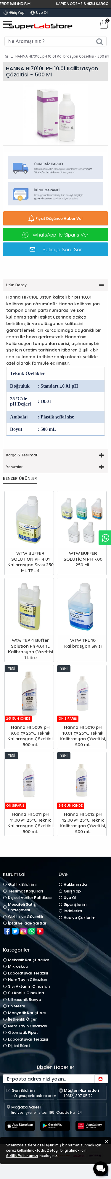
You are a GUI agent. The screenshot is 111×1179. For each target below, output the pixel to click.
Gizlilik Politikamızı (22, 1155)
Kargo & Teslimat (22, 455)
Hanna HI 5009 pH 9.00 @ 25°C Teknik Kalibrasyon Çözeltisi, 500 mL (30, 735)
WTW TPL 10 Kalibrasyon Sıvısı (83, 643)
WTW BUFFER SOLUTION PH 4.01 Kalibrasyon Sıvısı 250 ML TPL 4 (30, 561)
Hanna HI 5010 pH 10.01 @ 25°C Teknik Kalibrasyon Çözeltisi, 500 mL (83, 735)
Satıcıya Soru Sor (62, 249)
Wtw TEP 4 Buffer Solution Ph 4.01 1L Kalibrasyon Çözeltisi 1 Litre (30, 648)
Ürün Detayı (17, 284)
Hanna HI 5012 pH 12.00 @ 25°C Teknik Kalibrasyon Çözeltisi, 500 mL (83, 822)
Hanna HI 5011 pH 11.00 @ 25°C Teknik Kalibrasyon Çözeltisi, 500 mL (30, 822)
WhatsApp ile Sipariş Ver (61, 235)
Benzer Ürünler (20, 478)
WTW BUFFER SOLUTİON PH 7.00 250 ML (83, 558)
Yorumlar (14, 466)
